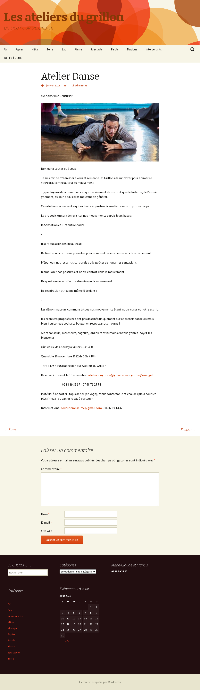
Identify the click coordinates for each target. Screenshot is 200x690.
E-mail (46, 522)
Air (5, 49)
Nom (45, 514)
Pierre (78, 49)
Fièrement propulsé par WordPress (100, 682)
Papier (19, 49)
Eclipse (188, 429)
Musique (132, 49)
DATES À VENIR (13, 58)
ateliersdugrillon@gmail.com (108, 375)
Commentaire (51, 469)
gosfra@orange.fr (143, 375)
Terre (50, 49)
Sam (10, 429)
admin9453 (81, 85)
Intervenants (154, 49)
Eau (64, 49)
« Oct (68, 641)
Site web (46, 531)
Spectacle (96, 49)
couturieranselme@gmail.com (81, 408)
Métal (34, 49)
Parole (115, 49)
